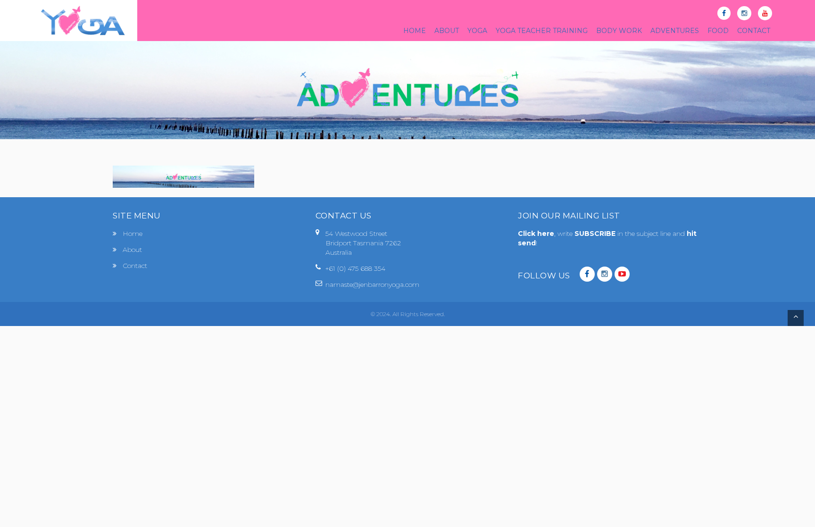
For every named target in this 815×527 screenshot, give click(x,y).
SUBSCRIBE (595, 233)
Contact (135, 265)
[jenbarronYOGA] (83, 20)
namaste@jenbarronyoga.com (372, 284)
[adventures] (183, 176)
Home (132, 233)
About (132, 249)
